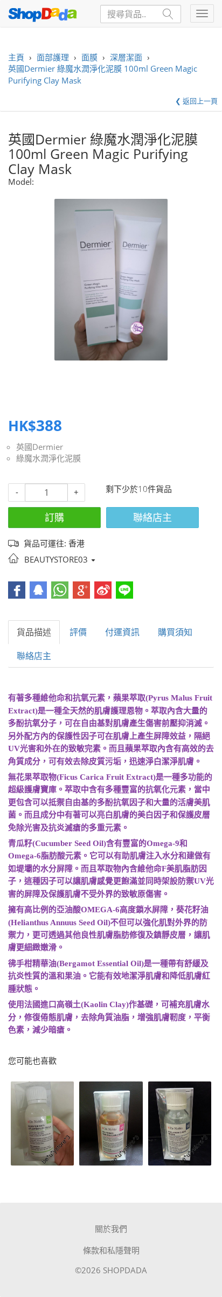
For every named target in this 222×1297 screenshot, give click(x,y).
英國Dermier (39, 446)
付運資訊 (122, 632)
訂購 (54, 517)
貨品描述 (34, 632)
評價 (78, 632)
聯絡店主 (152, 517)
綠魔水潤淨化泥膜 (48, 458)
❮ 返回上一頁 (196, 101)
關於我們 (111, 1228)
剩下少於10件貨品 (139, 488)
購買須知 (175, 632)
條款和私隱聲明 (111, 1250)
